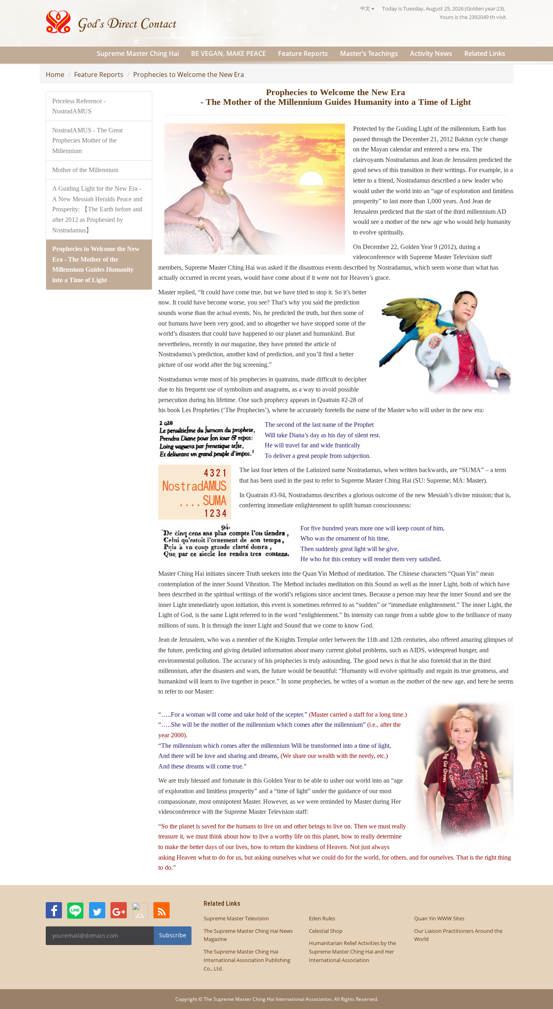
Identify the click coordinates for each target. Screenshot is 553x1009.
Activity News (431, 53)
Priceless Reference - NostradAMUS (79, 106)
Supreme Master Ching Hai (138, 53)
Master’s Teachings (369, 53)
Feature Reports (303, 53)
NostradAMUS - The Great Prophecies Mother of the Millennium (87, 140)
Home (55, 74)
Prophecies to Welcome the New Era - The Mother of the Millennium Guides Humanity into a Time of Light (96, 264)
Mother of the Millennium (85, 169)
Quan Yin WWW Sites (439, 918)
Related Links (484, 53)
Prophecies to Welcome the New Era (188, 74)
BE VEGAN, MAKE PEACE (228, 53)
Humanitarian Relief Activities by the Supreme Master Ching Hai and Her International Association (352, 951)
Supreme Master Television (236, 918)
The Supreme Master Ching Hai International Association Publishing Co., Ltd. (247, 960)
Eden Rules (322, 918)
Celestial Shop (325, 930)
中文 (365, 8)
